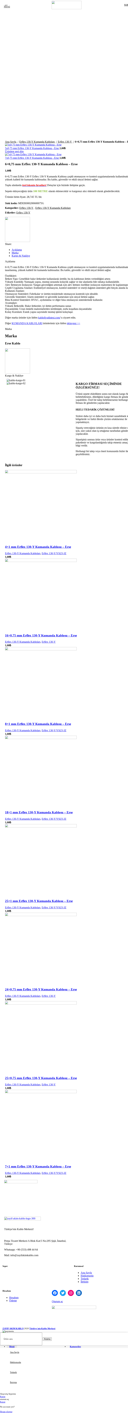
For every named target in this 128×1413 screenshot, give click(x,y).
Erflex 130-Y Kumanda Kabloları (37, 141)
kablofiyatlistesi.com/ (49, 317)
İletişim (84, 1281)
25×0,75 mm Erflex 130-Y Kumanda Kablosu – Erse (41, 1078)
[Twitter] (63, 1293)
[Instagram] (71, 1293)
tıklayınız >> (73, 323)
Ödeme (13, 1300)
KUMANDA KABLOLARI (27, 323)
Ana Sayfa (11, 141)
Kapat (2, 1396)
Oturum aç (57, 1301)
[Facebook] (55, 1293)
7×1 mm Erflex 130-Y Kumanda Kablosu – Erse (38, 1166)
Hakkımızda (87, 1275)
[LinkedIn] (79, 1293)
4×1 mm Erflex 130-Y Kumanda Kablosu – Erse (38, 547)
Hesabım (13, 1297)
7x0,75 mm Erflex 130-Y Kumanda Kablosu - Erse (32, 157)
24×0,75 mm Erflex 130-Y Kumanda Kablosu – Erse (41, 989)
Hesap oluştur (6, 1411)
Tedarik (85, 1278)
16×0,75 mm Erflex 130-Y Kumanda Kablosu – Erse (41, 635)
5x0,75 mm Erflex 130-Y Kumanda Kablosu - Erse (32, 148)
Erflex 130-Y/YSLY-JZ (54, 553)
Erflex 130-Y (65, 141)
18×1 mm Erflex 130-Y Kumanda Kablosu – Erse (39, 812)
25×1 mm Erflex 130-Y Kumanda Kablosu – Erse (39, 901)
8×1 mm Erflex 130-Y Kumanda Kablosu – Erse (38, 724)
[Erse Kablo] (17, 230)
